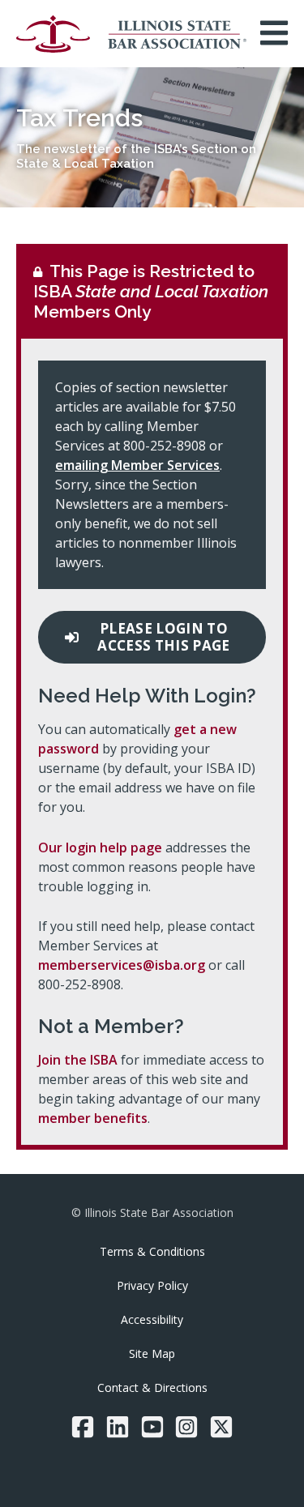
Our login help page (100, 847)
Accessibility (152, 1319)
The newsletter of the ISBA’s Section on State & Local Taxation (136, 156)
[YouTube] (152, 1427)
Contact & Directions (152, 1387)
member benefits (93, 1118)
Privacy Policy (152, 1285)
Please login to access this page (163, 636)
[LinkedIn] (117, 1427)
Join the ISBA (78, 1060)
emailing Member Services (137, 465)
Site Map (152, 1353)
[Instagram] (186, 1427)
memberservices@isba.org (121, 965)
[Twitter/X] (221, 1427)
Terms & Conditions (152, 1251)
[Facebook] (83, 1427)
